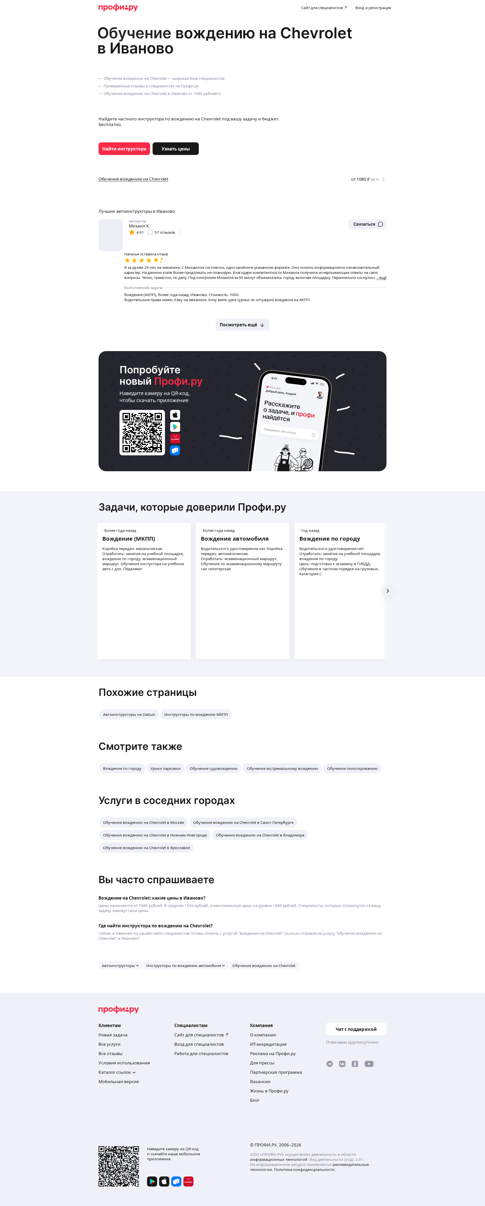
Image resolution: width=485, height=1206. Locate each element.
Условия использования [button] (124, 1063)
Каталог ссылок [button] (115, 1072)
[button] (367, 224)
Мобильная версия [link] (119, 1081)
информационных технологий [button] (278, 1159)
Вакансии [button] (260, 1081)
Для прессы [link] (262, 1063)
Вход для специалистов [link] (199, 1044)
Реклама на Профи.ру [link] (273, 1053)
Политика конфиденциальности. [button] (304, 1169)
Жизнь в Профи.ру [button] (269, 1091)
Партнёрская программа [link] (276, 1072)
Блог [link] (254, 1100)
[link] (124, 148)
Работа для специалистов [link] (201, 1053)
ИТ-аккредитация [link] (268, 1044)
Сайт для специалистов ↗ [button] (201, 1035)
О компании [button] (263, 1035)
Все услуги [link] (109, 1044)
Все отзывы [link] (111, 1053)
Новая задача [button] (113, 1035)
